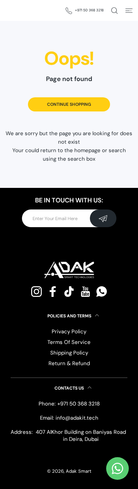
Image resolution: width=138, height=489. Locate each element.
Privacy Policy (69, 331)
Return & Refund (69, 363)
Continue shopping (69, 104)
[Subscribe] (103, 218)
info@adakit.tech (77, 417)
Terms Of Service (69, 342)
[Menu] (129, 10)
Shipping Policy (69, 352)
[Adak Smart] (19, 10)
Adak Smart (78, 471)
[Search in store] (114, 10)
